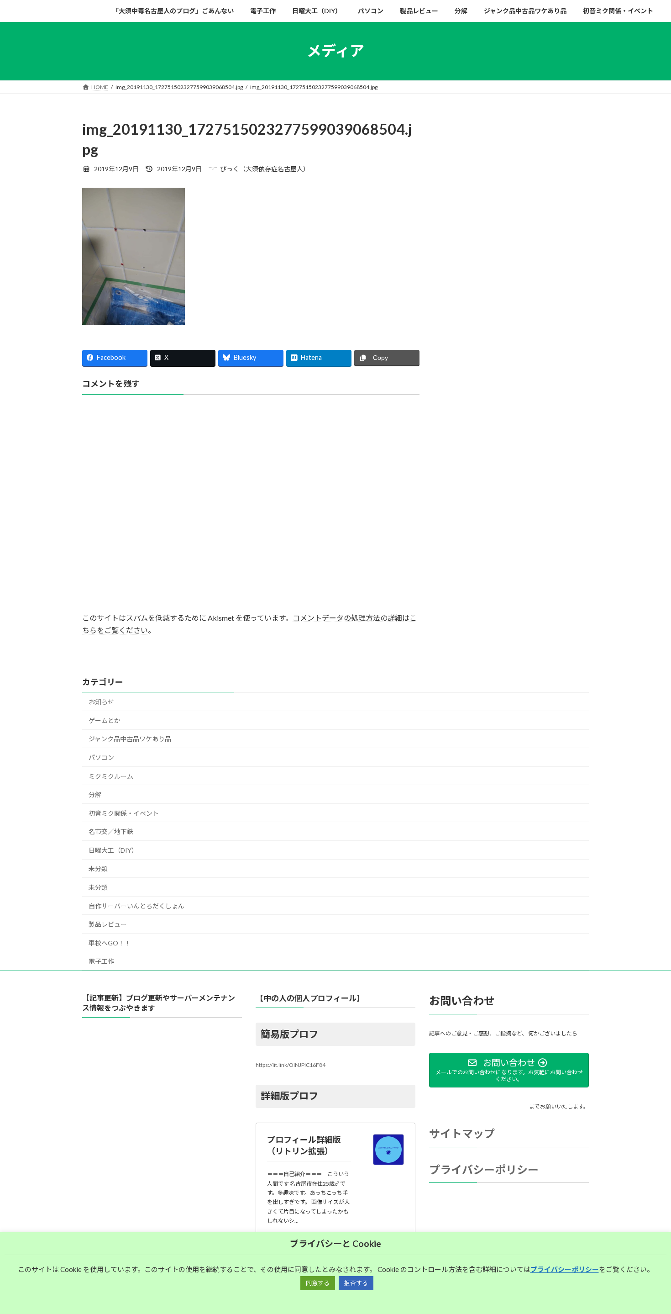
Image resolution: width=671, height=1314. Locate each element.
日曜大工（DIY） (113, 850)
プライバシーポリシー (484, 1169)
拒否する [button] (356, 1283)
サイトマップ (462, 1133)
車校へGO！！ (110, 943)
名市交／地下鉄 (111, 831)
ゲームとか (105, 720)
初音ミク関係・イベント (124, 813)
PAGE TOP (647, 1266)
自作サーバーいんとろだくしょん (136, 906)
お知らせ (101, 702)
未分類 (98, 868)
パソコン (101, 757)
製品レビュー (108, 924)
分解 (95, 794)
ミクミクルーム (111, 776)
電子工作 (101, 961)
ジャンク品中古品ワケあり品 (130, 739)
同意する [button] (318, 1283)
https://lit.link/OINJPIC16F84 (290, 1065)
